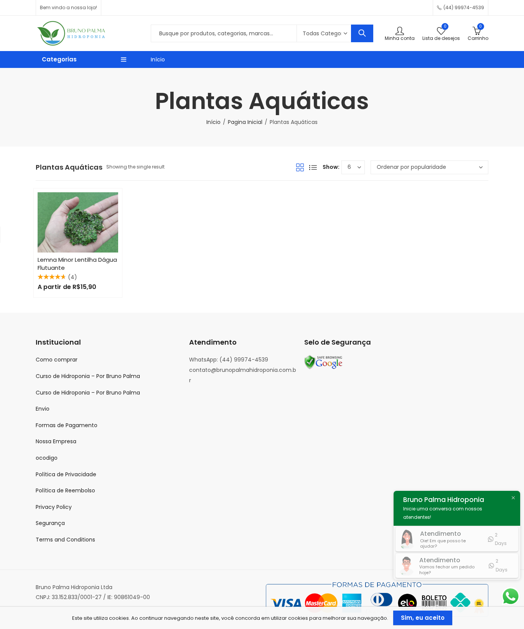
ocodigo (47, 458)
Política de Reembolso (65, 490)
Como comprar (56, 359)
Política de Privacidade (66, 474)
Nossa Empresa (56, 441)
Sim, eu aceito (423, 618)
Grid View (300, 167)
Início (158, 59)
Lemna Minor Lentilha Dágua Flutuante (77, 264)
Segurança (50, 523)
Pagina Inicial (245, 122)
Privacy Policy (54, 507)
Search (362, 33)
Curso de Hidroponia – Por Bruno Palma (88, 376)
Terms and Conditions (65, 539)
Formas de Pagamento (66, 425)
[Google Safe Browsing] (323, 362)
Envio (42, 409)
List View (313, 167)
